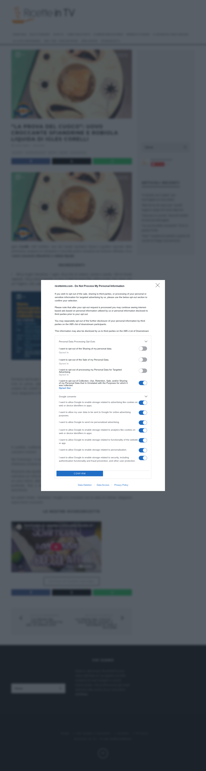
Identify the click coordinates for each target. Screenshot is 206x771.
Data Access (103, 485)
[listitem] (103, 341)
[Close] (159, 286)
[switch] (143, 348)
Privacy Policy (121, 485)
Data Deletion (85, 485)
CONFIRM (80, 473)
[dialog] (103, 385)
